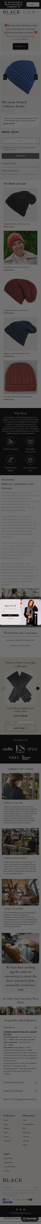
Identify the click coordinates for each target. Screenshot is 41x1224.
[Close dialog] (39, 600)
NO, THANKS (10, 618)
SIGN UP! (10, 615)
